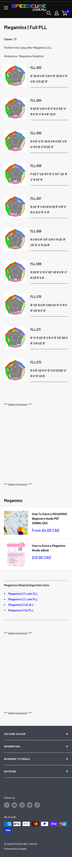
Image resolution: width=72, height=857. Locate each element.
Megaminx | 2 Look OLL (23, 593)
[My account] (57, 13)
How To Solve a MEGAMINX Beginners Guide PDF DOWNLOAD (49, 518)
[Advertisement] (36, 444)
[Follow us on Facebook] (7, 805)
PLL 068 (35, 231)
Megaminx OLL (42, 47)
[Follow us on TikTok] (37, 805)
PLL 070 (35, 296)
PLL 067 (35, 198)
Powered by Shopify (15, 848)
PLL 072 (35, 362)
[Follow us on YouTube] (29, 805)
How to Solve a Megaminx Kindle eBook (48, 548)
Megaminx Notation (31, 56)
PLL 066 (35, 165)
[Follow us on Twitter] (14, 805)
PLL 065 (35, 133)
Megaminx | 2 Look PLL (23, 599)
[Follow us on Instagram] (22, 805)
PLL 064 (36, 100)
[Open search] (49, 13)
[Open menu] (6, 7)
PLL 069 (35, 263)
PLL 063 (35, 67)
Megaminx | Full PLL (21, 610)
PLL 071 (35, 329)
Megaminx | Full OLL (21, 604)
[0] (64, 13)
